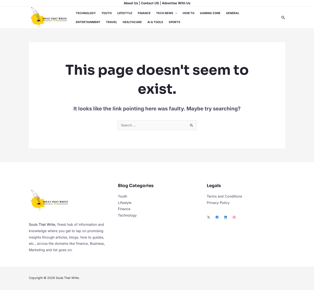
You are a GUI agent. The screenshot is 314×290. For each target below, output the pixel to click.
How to (188, 13)
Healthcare (132, 22)
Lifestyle (124, 13)
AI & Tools (155, 22)
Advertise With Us (176, 3)
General (232, 13)
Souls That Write (42, 224)
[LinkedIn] (225, 217)
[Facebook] (217, 217)
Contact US (150, 3)
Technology (86, 13)
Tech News (164, 13)
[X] (208, 217)
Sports (174, 22)
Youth (106, 13)
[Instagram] (234, 217)
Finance (144, 13)
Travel (111, 22)
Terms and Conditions (224, 196)
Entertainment (88, 22)
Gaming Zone (210, 13)
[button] (175, 13)
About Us (131, 3)
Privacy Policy (218, 203)
